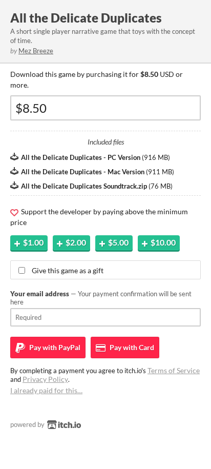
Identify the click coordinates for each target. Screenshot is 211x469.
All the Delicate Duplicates (86, 17)
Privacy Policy (45, 379)
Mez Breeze (35, 51)
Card (131, 347)
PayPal (54, 347)
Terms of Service (173, 370)
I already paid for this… (46, 390)
